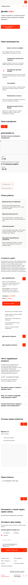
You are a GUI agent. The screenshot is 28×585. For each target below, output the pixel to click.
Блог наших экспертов (19, 563)
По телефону (7, 532)
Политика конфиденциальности (5, 576)
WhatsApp (16, 532)
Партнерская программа (6, 565)
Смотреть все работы (6, 188)
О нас (15, 560)
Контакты (3, 563)
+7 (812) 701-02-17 (5, 6)
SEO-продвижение (18, 558)
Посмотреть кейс (6, 184)
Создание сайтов (5, 558)
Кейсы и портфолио (5, 560)
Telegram (6, 535)
